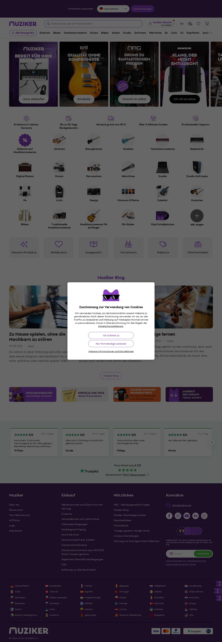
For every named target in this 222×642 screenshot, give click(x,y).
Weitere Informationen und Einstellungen (111, 351)
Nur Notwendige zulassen (111, 344)
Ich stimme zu (111, 335)
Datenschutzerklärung (110, 326)
